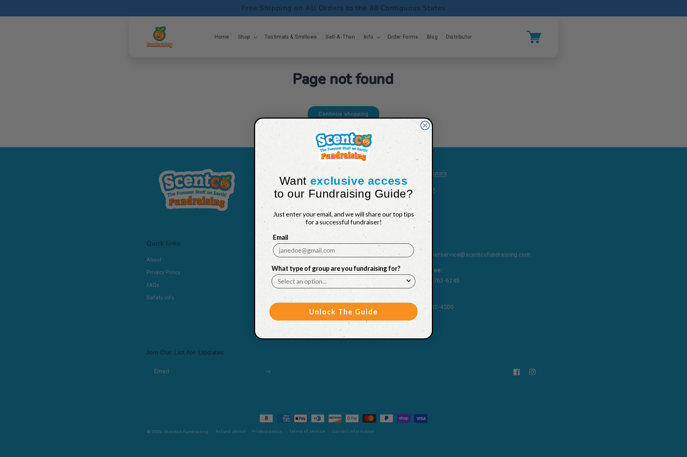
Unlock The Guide (343, 311)
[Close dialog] (425, 125)
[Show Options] (408, 281)
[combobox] (341, 281)
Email (280, 237)
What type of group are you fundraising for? (336, 268)
